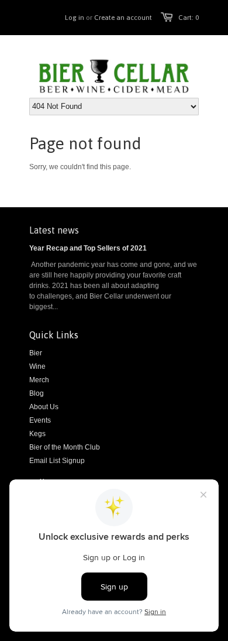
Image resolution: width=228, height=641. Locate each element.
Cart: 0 (188, 17)
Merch (39, 380)
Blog (36, 393)
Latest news (54, 230)
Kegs (37, 434)
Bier (35, 353)
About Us (43, 407)
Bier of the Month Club (64, 447)
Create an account (123, 17)
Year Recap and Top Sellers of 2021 (88, 248)
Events (40, 420)
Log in (74, 17)
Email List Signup (57, 461)
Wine (37, 366)
